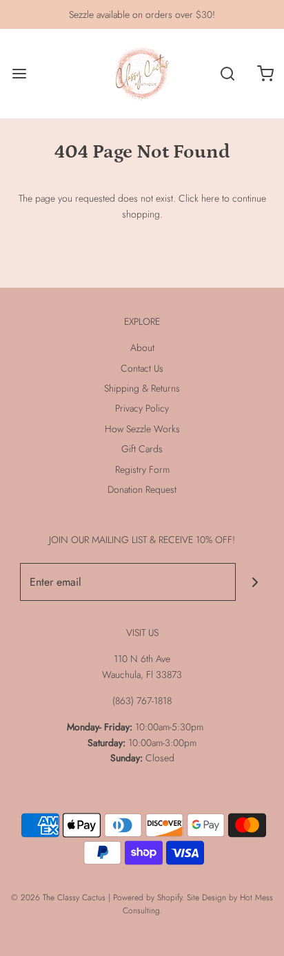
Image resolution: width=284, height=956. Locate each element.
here (210, 198)
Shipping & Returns (142, 388)
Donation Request (142, 489)
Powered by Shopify (147, 897)
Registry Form (142, 469)
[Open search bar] (227, 74)
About (142, 347)
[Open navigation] (19, 74)
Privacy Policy (142, 408)
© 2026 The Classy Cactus (58, 897)
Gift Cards (142, 449)
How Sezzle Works (142, 429)
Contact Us (142, 368)
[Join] (255, 582)
